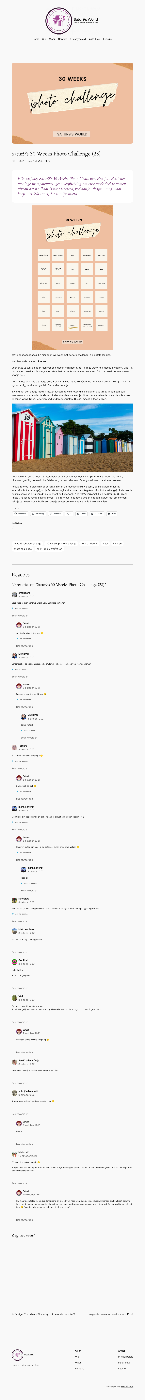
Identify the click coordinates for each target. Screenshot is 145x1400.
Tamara (22, 745)
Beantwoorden (20, 615)
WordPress (127, 1386)
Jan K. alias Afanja (28, 1060)
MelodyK (23, 1152)
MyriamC (23, 653)
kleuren (117, 543)
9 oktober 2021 (31, 1033)
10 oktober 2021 (27, 1155)
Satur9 (37, 161)
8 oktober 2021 (27, 596)
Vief (20, 996)
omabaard (24, 592)
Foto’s (46, 161)
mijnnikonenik (26, 806)
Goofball (23, 960)
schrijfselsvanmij (28, 1091)
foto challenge (89, 543)
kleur (105, 543)
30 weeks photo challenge (61, 543)
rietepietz (23, 898)
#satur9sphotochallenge (27, 543)
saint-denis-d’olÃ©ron (49, 549)
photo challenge (23, 549)
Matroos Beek (26, 929)
